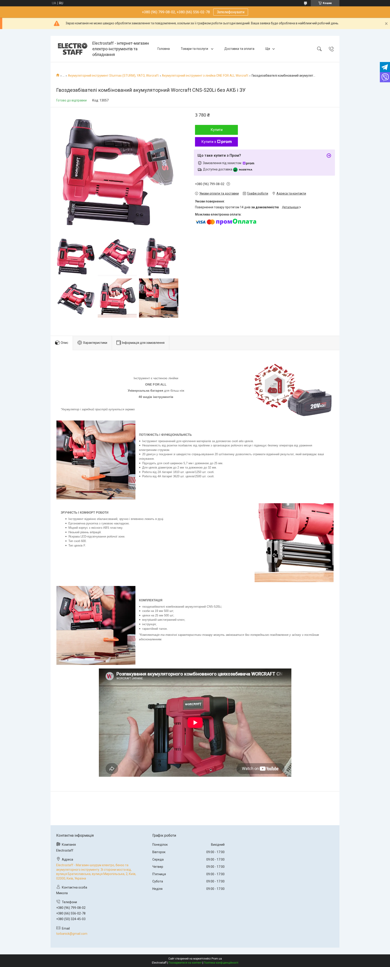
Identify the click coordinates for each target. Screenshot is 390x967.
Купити (217, 130)
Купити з (208, 142)
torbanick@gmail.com (71, 933)
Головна (164, 49)
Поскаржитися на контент (185, 962)
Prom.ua (216, 958)
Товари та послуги (195, 49)
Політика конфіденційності (221, 962)
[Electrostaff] (72, 48)
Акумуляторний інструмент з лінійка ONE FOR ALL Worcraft (205, 75)
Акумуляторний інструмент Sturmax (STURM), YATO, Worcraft (113, 75)
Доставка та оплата (239, 49)
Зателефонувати (230, 12)
